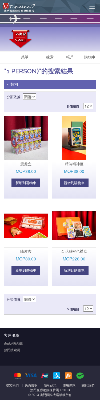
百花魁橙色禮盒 (74, 251)
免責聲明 (31, 385)
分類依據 (14, 97)
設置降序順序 (41, 97)
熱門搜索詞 (12, 350)
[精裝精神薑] (74, 138)
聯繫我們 (12, 385)
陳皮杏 (25, 251)
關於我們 (88, 385)
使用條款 (69, 385)
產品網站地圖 (13, 343)
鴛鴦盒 (25, 164)
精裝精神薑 (74, 164)
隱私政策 (50, 385)
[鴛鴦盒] (26, 138)
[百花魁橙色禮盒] (74, 226)
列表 (89, 97)
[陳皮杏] (26, 226)
